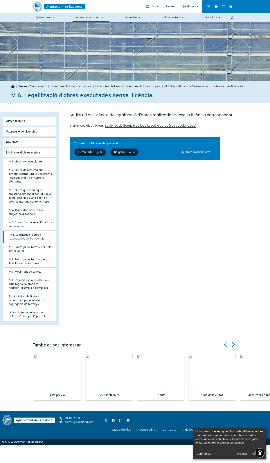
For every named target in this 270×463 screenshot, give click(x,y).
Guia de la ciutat (212, 395)
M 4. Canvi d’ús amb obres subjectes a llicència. (26, 212)
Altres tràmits (15, 121)
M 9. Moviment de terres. (25, 271)
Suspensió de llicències (21, 131)
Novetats (12, 142)
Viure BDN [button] (131, 17)
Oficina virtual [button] (171, 17)
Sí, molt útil (90, 152)
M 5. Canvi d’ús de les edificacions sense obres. (31, 224)
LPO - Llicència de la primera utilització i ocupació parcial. (27, 314)
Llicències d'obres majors (143, 86)
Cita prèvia (57, 395)
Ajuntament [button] (43, 17)
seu (172, 126)
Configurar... (204, 453)
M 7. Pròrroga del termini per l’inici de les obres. (30, 249)
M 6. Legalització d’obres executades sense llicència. (27, 236)
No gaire (124, 152)
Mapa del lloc (122, 430)
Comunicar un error (198, 152)
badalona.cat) (186, 126)
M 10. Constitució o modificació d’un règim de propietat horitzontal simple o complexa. (29, 284)
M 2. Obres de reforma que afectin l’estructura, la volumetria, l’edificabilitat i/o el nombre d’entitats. (31, 175)
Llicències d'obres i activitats (71, 86)
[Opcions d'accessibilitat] (259, 452)
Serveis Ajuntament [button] (88, 17)
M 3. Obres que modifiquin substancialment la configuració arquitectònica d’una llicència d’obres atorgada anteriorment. (30, 195)
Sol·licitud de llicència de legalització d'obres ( (137, 126)
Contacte (170, 430)
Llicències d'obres (108, 86)
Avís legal (189, 430)
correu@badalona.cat (78, 422)
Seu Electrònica (109, 395)
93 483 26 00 (72, 418)
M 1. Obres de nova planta (25, 161)
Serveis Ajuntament (33, 86)
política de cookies (232, 443)
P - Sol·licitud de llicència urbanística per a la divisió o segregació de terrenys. (27, 300)
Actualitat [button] (211, 17)
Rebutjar (242, 453)
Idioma (189, 6)
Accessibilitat (147, 430)
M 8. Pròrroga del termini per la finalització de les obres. (28, 261)
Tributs (160, 395)
